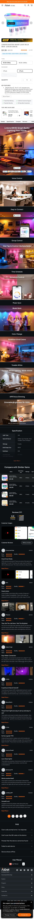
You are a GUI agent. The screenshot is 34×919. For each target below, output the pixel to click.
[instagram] (24, 870)
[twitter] (28, 870)
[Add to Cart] (19, 116)
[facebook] (17, 870)
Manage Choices (10, 915)
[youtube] (21, 870)
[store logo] (10, 5)
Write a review (27, 542)
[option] (9, 62)
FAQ (33, 121)
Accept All (24, 915)
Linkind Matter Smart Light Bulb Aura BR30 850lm (13, 493)
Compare (18, 121)
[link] (28, 5)
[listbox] (17, 62)
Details (3, 121)
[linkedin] (32, 870)
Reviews (26, 121)
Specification (10, 121)
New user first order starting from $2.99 (17, 1)
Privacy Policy (9, 911)
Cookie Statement (24, 909)
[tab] (17, 830)
